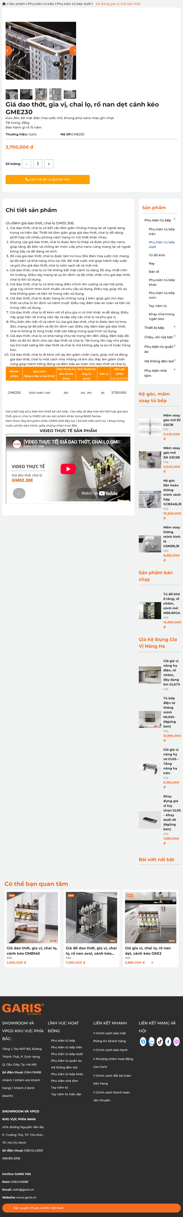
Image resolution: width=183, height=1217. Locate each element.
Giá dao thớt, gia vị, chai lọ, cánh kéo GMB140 (32, 951)
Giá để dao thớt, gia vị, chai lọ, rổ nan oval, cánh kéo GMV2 (91, 951)
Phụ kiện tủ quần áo (158, 349)
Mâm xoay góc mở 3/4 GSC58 (171, 452)
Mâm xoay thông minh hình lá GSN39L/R (172, 536)
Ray (152, 263)
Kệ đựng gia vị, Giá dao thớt (118, 4)
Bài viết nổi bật (156, 859)
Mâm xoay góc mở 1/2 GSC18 (172, 420)
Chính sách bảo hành (111, 1050)
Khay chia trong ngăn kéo (162, 316)
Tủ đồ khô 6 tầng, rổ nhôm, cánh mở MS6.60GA (171, 603)
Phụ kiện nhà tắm (155, 373)
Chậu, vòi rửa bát (158, 337)
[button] (74, 51)
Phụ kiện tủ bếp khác (162, 282)
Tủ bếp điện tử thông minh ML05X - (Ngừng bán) (169, 712)
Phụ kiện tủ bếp (41, 4)
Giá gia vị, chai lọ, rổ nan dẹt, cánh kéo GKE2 (148, 951)
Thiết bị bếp (154, 328)
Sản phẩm (17, 4)
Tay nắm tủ (158, 306)
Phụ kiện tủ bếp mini (162, 295)
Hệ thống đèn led (159, 361)
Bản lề (154, 272)
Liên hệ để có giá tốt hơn (49, 179)
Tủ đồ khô (157, 255)
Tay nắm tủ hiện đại (66, 1094)
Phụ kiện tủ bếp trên (162, 231)
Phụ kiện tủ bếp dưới (74, 4)
